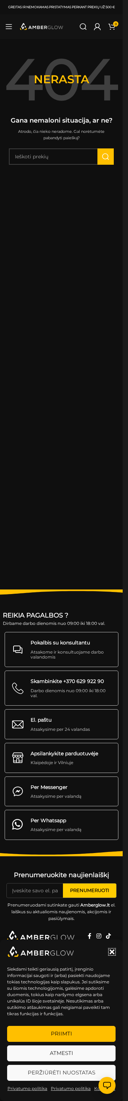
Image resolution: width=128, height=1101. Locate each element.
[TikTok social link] (108, 936)
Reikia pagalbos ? (35, 615)
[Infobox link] (61, 649)
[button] (112, 951)
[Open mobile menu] (9, 26)
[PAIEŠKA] (105, 156)
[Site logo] (42, 26)
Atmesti (61, 1053)
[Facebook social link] (89, 936)
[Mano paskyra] (97, 26)
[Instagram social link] (98, 936)
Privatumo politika (27, 1088)
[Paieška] (83, 26)
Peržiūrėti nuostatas (61, 1072)
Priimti (61, 1033)
